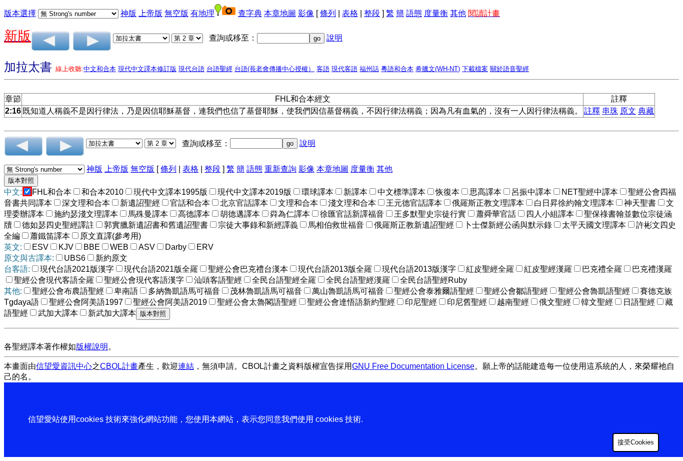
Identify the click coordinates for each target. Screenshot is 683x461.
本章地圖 (280, 13)
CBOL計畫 (119, 366)
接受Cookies (636, 442)
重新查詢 (280, 169)
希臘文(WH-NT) (438, 69)
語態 (414, 13)
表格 (350, 13)
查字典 (250, 13)
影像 (306, 13)
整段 (372, 13)
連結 (186, 366)
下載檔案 (475, 69)
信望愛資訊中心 (64, 366)
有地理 (202, 13)
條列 (328, 13)
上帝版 (150, 13)
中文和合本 (100, 69)
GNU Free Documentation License (413, 366)
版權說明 (92, 346)
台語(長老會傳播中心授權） (274, 69)
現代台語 (191, 69)
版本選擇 (20, 13)
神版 (128, 13)
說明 (334, 38)
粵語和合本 (397, 69)
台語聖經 (219, 69)
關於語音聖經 (509, 69)
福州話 (369, 69)
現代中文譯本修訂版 (147, 69)
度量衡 (436, 13)
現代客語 (345, 69)
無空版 (176, 13)
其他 (458, 13)
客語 (323, 69)
